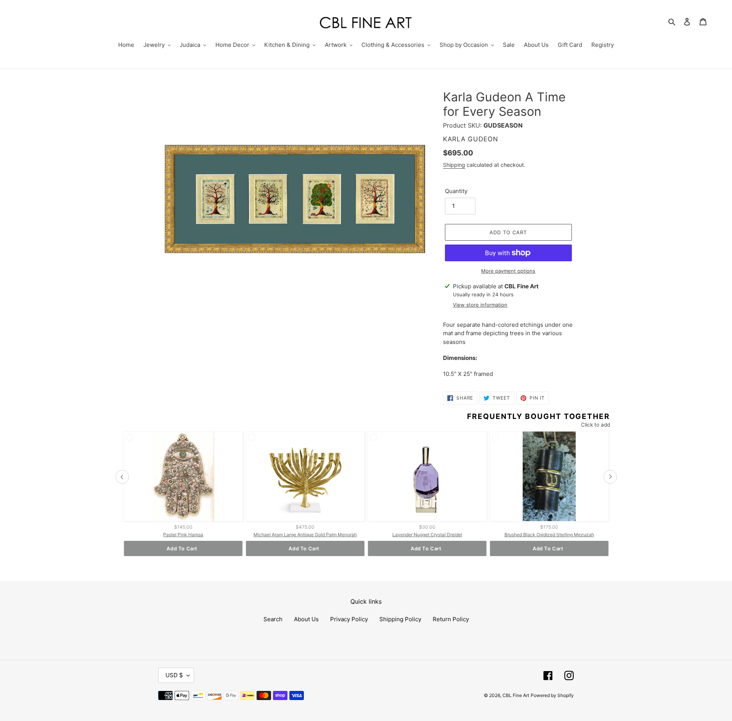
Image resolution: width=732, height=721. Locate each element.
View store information (480, 305)
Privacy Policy (349, 619)
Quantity (456, 191)
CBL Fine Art (515, 695)
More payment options (508, 271)
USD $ (174, 675)
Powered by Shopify (552, 695)
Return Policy (451, 619)
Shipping (454, 164)
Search (273, 619)
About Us (306, 619)
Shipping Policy (400, 619)
